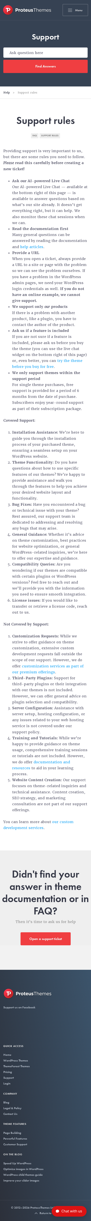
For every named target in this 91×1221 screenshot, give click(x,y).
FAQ (34, 135)
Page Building (12, 1133)
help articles (31, 247)
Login (6, 1083)
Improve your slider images (21, 1180)
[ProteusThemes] (27, 9)
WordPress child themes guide (23, 1175)
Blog (6, 1102)
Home (7, 1055)
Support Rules (50, 135)
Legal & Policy (12, 1108)
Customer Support (15, 1144)
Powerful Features (15, 1138)
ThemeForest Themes (16, 1066)
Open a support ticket (45, 938)
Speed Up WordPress (17, 1163)
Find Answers (45, 66)
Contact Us (10, 1114)
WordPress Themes (15, 1060)
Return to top (48, 1213)
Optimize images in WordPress (23, 1169)
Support (8, 1078)
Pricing (7, 1072)
